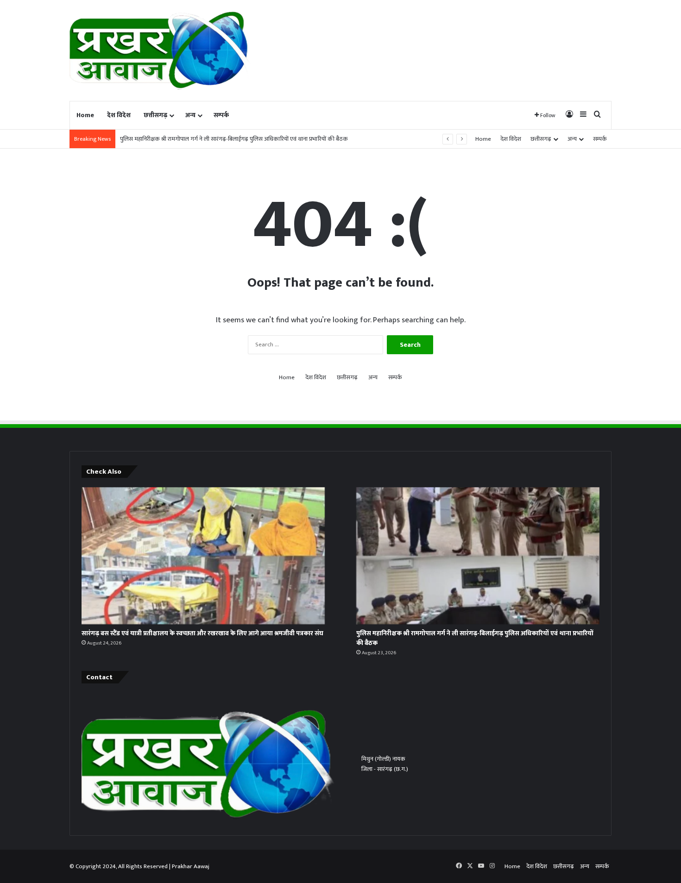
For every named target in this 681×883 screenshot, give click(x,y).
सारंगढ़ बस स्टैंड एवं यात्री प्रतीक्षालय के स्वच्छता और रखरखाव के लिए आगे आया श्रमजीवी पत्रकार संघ (202, 633)
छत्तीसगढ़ (155, 115)
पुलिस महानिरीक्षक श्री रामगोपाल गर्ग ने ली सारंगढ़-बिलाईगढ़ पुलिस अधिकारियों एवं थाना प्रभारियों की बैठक (234, 139)
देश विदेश (119, 115)
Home (85, 115)
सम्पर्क (221, 115)
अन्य (190, 115)
